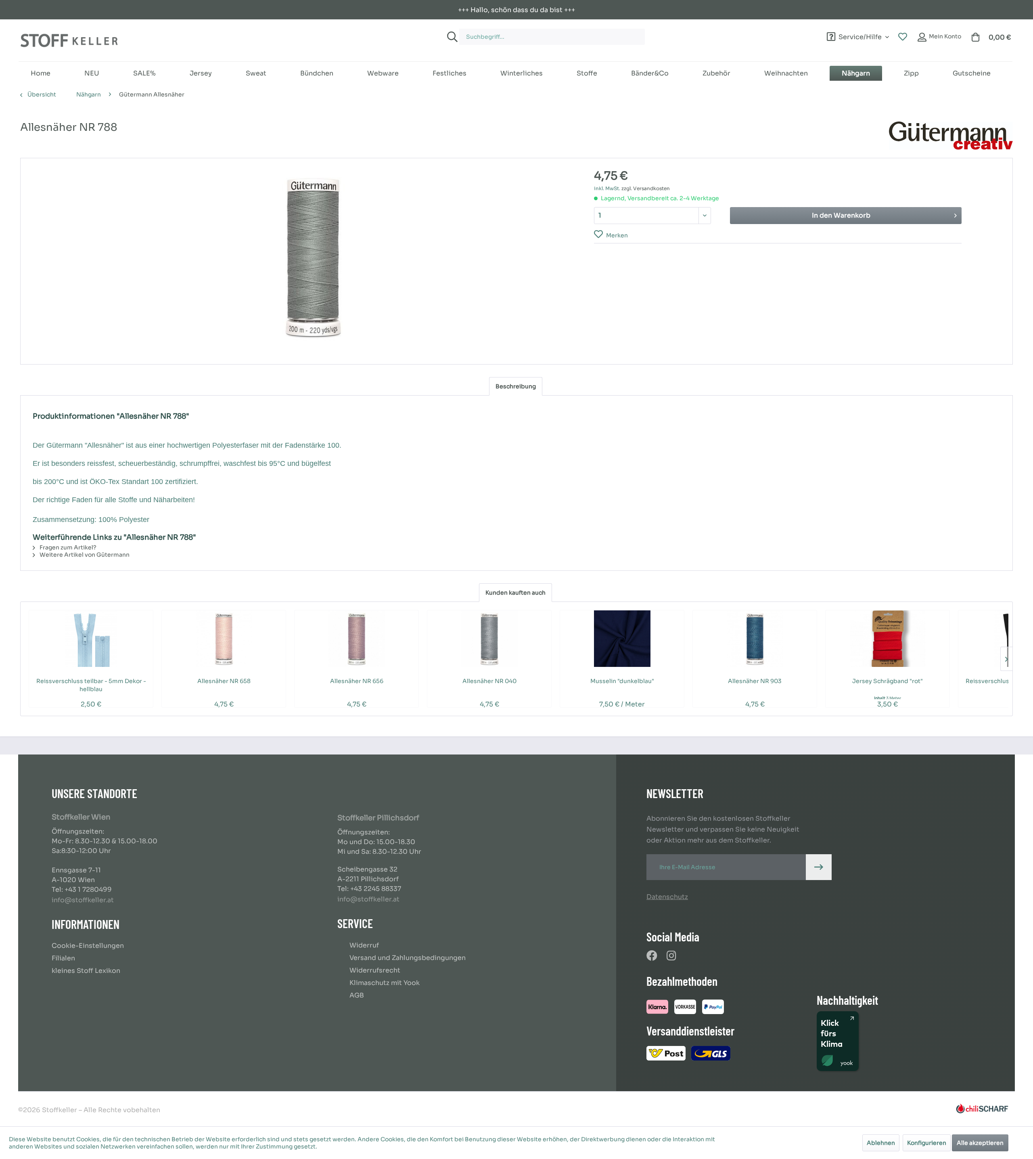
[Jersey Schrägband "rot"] (887, 638)
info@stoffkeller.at (83, 900)
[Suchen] (451, 37)
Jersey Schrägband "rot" (887, 681)
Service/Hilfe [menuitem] (860, 36)
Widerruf (364, 945)
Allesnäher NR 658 (224, 681)
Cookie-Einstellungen (88, 945)
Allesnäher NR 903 (755, 681)
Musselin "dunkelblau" (622, 681)
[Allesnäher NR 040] (489, 638)
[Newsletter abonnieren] (819, 867)
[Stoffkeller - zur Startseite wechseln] (69, 40)
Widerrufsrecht (374, 970)
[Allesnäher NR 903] (755, 638)
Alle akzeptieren (980, 1142)
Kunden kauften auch (515, 592)
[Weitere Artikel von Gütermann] (951, 136)
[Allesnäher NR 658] (224, 638)
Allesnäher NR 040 (489, 681)
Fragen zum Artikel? (67, 547)
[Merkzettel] (902, 37)
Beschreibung (516, 386)
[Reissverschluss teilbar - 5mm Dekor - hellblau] (91, 638)
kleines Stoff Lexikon (86, 970)
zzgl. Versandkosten (645, 188)
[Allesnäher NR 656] (356, 638)
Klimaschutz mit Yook (384, 983)
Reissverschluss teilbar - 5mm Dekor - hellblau (91, 685)
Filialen (63, 958)
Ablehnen (881, 1142)
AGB (356, 995)
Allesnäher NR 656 (356, 681)
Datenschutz (667, 897)
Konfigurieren (926, 1142)
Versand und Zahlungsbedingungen (407, 958)
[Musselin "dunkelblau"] (622, 638)
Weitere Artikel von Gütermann (84, 554)
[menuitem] (600, 33)
